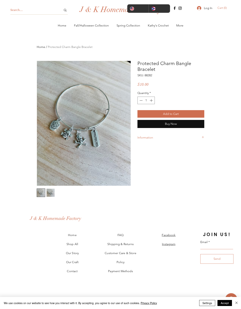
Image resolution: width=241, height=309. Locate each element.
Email (204, 242)
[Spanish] (159, 8)
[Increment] (151, 100)
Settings (207, 303)
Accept (225, 303)
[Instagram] (180, 8)
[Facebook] (174, 8)
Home (41, 47)
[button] (222, 8)
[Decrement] (140, 100)
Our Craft (72, 262)
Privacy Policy (149, 303)
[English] (138, 8)
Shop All (72, 244)
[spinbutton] (146, 100)
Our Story (72, 253)
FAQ (120, 235)
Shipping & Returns (120, 244)
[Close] (236, 303)
